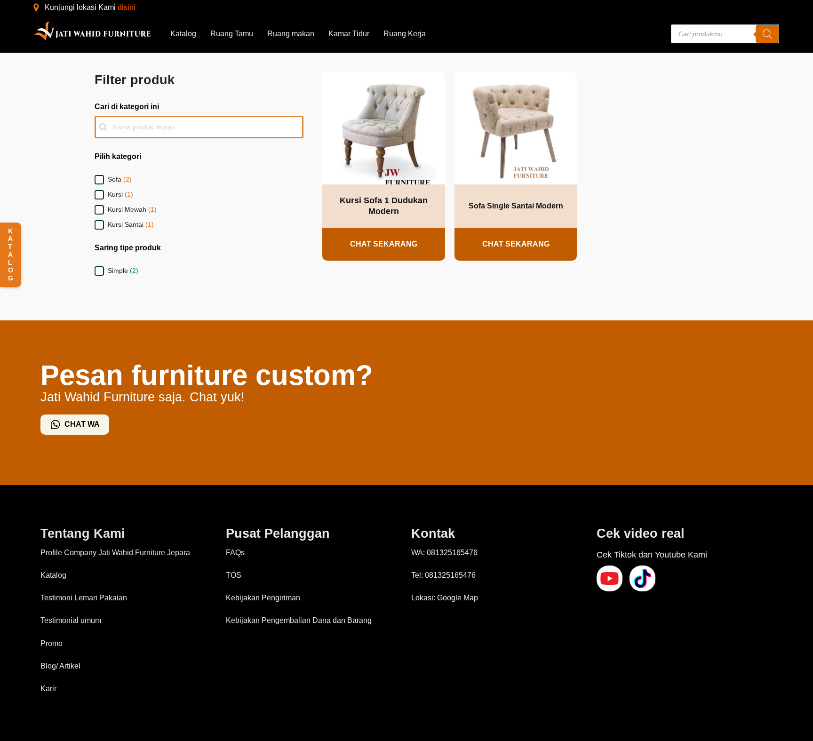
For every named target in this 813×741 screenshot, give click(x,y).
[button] (199, 179)
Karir (48, 689)
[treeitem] (199, 179)
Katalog (183, 34)
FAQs (235, 553)
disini (127, 7)
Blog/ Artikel (60, 666)
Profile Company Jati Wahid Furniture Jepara (115, 553)
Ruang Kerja (404, 34)
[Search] (767, 33)
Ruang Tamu (231, 34)
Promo (51, 643)
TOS (233, 575)
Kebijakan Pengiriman (263, 598)
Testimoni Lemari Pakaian (83, 598)
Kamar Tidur (348, 34)
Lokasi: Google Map (444, 598)
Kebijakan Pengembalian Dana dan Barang (299, 620)
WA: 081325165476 (444, 553)
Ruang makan (290, 34)
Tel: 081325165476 (443, 575)
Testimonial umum (70, 620)
